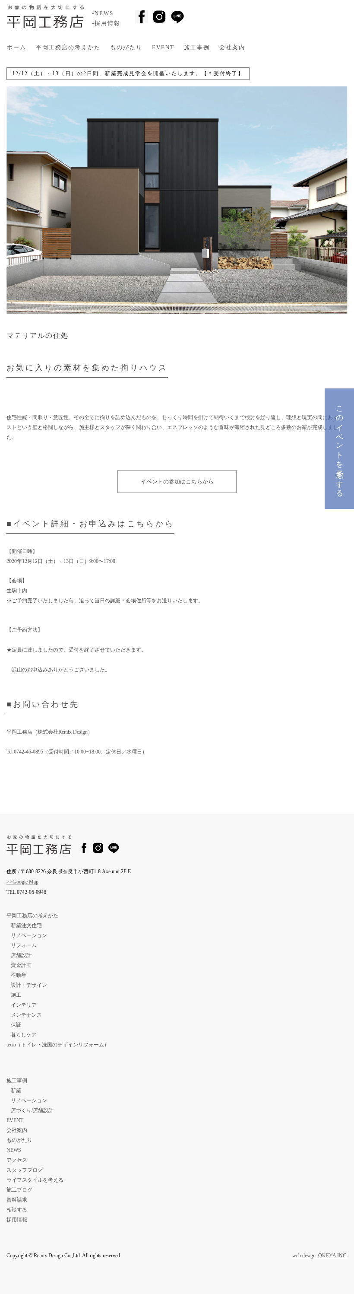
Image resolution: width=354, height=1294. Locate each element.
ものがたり (126, 48)
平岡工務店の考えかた (68, 48)
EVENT (163, 48)
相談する (16, 1210)
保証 (16, 1025)
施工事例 (197, 48)
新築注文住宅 (26, 925)
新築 (16, 1090)
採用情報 (16, 1220)
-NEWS (103, 13)
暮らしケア (24, 1035)
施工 (16, 995)
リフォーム (24, 945)
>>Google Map (22, 882)
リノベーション (29, 935)
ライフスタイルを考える (34, 1180)
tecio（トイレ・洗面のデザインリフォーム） (57, 1045)
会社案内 (232, 48)
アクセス (16, 1160)
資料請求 (16, 1200)
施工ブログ (19, 1190)
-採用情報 (106, 23)
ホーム (16, 48)
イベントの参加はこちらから (177, 481)
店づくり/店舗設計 (32, 1110)
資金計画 (21, 965)
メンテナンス (26, 1015)
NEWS (13, 1150)
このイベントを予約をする (339, 447)
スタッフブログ (24, 1170)
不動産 (18, 975)
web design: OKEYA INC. (320, 1256)
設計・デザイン (29, 985)
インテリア (24, 1005)
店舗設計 (21, 955)
